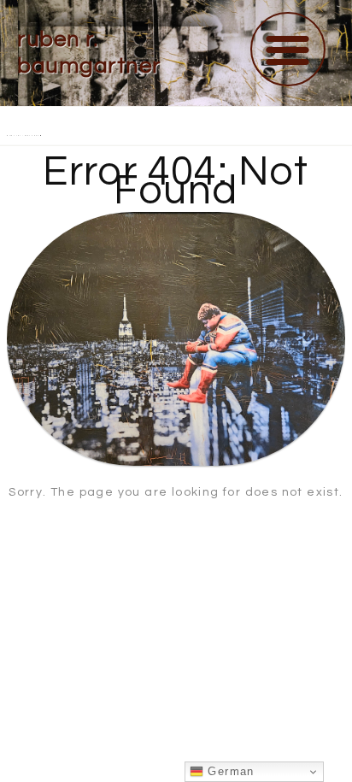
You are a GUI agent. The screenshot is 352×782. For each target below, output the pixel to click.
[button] (288, 49)
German (229, 771)
